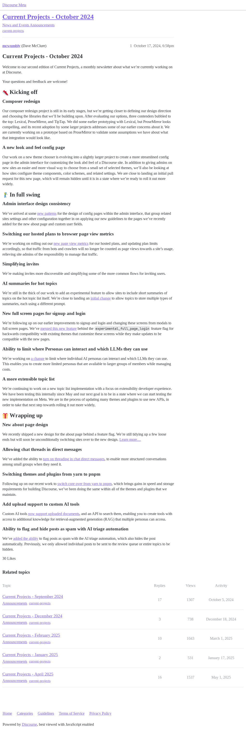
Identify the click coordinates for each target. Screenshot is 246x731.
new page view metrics (71, 243)
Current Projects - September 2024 (32, 596)
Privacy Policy (100, 713)
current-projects (13, 31)
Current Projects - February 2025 (31, 635)
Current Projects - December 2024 (32, 616)
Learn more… (130, 439)
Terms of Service (72, 713)
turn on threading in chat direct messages (74, 459)
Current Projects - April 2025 (27, 674)
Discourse (29, 724)
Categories (25, 713)
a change (37, 358)
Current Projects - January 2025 (30, 654)
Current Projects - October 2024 (48, 16)
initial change (101, 298)
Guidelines (46, 713)
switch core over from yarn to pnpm (84, 484)
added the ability (25, 538)
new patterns (46, 213)
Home (7, 713)
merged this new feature (58, 328)
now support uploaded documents (53, 514)
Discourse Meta (14, 5)
